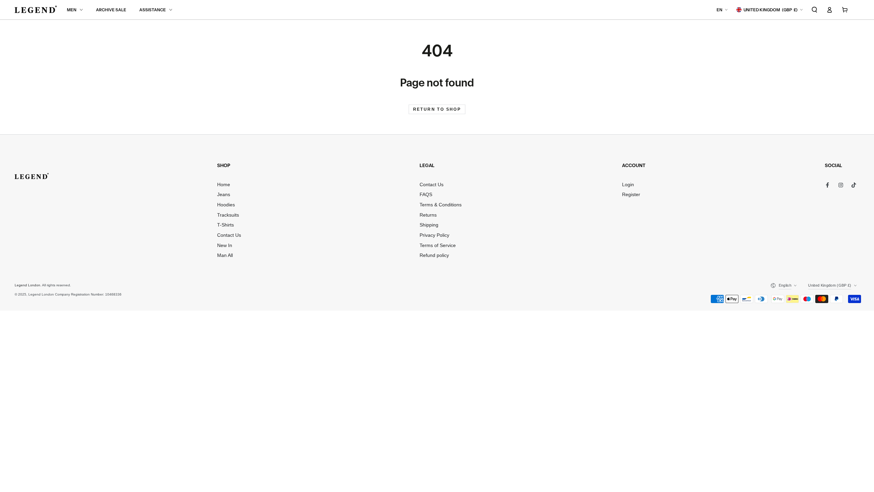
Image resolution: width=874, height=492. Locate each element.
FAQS (426, 194)
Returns (428, 215)
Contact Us (229, 235)
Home (223, 184)
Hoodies (226, 204)
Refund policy (434, 255)
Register (631, 194)
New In (224, 245)
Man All (225, 255)
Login (628, 184)
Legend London (27, 285)
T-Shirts (225, 225)
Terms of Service (438, 245)
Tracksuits (228, 215)
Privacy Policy (434, 235)
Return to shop (437, 109)
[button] (814, 9)
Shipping (429, 225)
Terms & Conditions (441, 204)
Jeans (223, 194)
